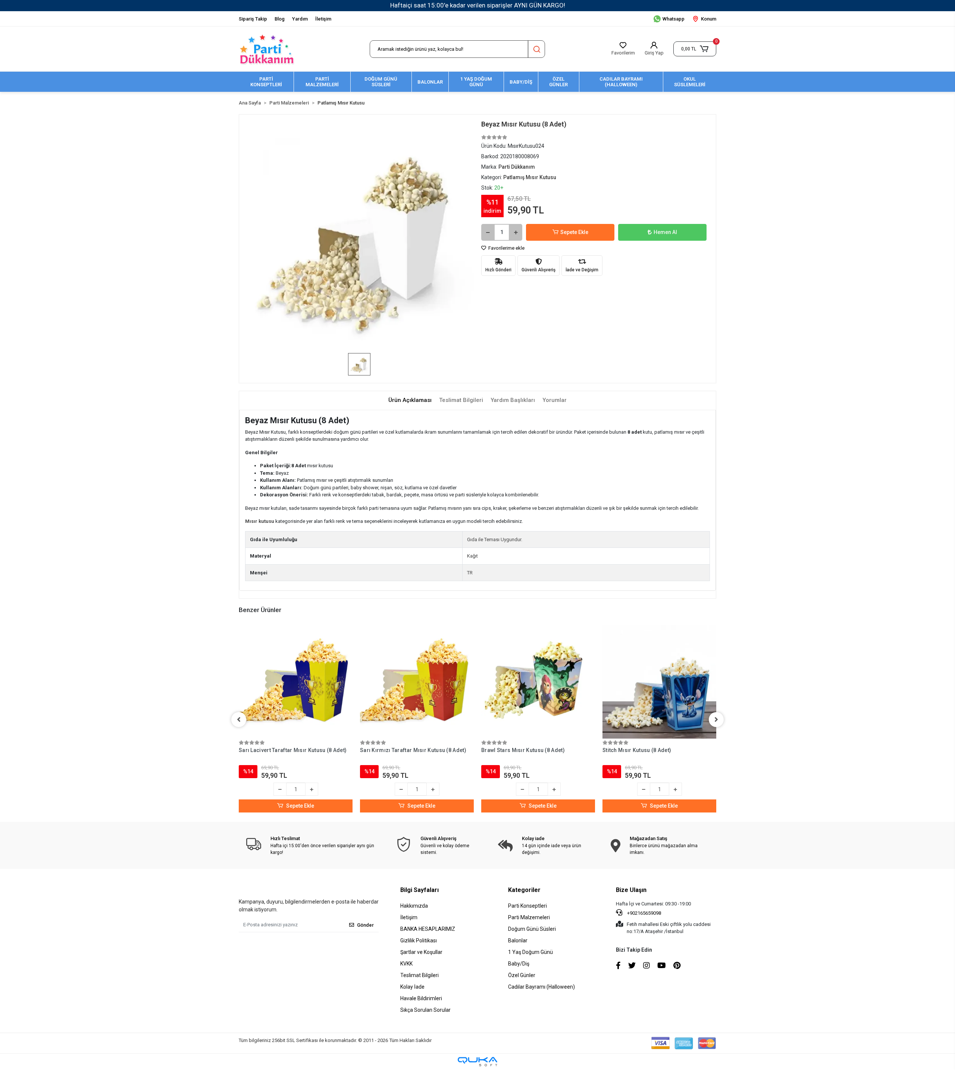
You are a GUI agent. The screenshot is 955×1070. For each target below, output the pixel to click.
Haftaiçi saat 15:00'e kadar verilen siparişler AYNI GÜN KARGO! (477, 5)
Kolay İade (412, 987)
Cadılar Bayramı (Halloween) (541, 987)
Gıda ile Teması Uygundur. (494, 539)
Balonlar (517, 940)
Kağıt (472, 556)
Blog (280, 19)
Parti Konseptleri (527, 906)
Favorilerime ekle (506, 248)
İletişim (323, 19)
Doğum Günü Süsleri (532, 929)
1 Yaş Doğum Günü (530, 952)
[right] (716, 719)
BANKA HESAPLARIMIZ (427, 929)
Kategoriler (524, 889)
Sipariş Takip (253, 19)
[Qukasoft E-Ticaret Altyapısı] (477, 1061)
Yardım (300, 19)
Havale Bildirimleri (421, 998)
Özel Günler (521, 975)
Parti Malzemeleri (529, 917)
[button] (694, 48)
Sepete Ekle (574, 232)
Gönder (365, 925)
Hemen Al (665, 232)
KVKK (406, 964)
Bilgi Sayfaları (419, 889)
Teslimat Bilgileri (419, 975)
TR (470, 572)
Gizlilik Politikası (418, 940)
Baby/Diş (518, 964)
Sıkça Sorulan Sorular (425, 1010)
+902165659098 (643, 913)
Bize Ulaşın (631, 889)
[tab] (410, 400)
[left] (238, 719)
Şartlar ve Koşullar (421, 952)
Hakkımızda (414, 906)
